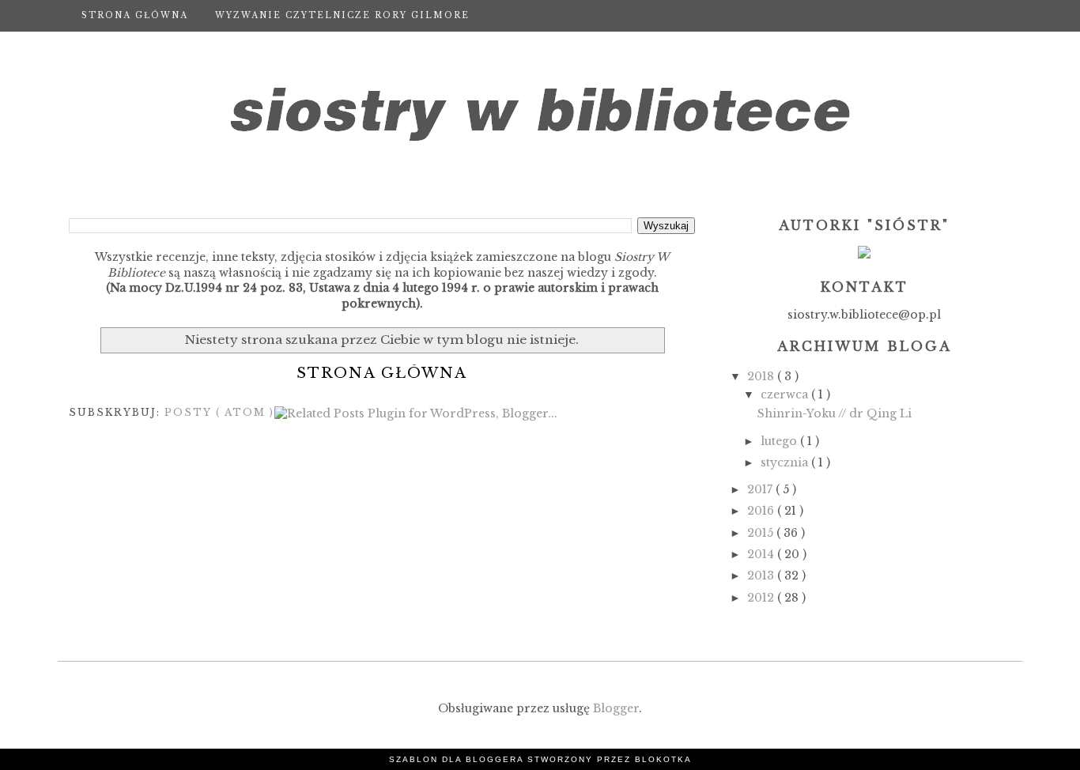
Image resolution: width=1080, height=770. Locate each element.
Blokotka (663, 759)
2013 (762, 575)
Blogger (616, 708)
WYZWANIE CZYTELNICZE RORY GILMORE (342, 15)
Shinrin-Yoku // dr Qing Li (834, 413)
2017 (761, 489)
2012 (762, 598)
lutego (780, 441)
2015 (761, 533)
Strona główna (134, 15)
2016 (762, 511)
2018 (762, 376)
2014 (762, 554)
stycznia (786, 462)
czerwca (786, 394)
